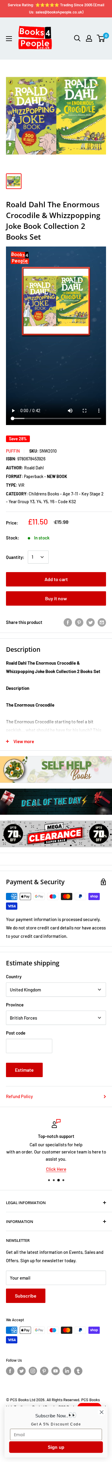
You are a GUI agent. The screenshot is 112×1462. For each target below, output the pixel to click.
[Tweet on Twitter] (90, 622)
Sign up (56, 1447)
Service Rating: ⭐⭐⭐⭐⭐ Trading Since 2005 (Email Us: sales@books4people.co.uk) (56, 8)
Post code (15, 1032)
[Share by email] (102, 622)
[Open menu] (9, 38)
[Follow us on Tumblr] (78, 1371)
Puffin (13, 450)
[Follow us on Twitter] (21, 1371)
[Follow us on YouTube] (55, 1371)
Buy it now (56, 598)
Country (14, 976)
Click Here (56, 1169)
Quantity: (15, 557)
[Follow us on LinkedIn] (67, 1371)
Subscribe (25, 1295)
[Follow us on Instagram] (33, 1371)
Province (15, 1004)
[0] (101, 38)
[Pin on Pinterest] (79, 622)
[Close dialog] (102, 1412)
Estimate (24, 1070)
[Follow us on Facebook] (10, 1371)
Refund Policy (19, 1096)
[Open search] (77, 38)
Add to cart (56, 579)
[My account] (89, 38)
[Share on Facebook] (68, 622)
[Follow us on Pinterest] (44, 1371)
